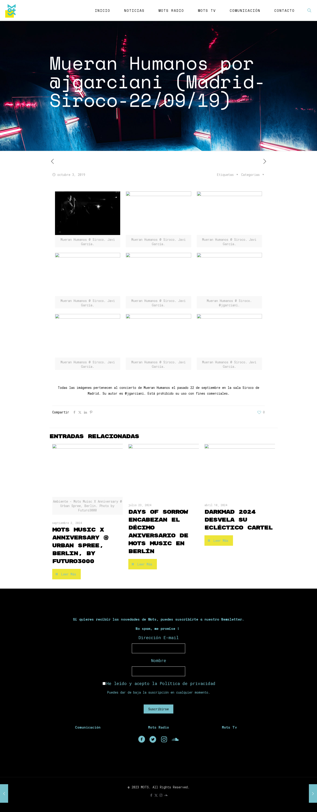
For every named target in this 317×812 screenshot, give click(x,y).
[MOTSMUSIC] (12, 10)
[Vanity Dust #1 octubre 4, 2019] (313, 793)
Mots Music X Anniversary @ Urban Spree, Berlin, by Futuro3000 (80, 546)
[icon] (166, 795)
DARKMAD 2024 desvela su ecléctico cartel (238, 520)
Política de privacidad (187, 683)
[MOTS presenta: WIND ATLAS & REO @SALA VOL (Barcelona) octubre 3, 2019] (4, 793)
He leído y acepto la (160, 683)
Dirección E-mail (159, 637)
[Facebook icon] (151, 795)
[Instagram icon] (161, 795)
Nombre (158, 660)
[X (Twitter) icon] (156, 795)
